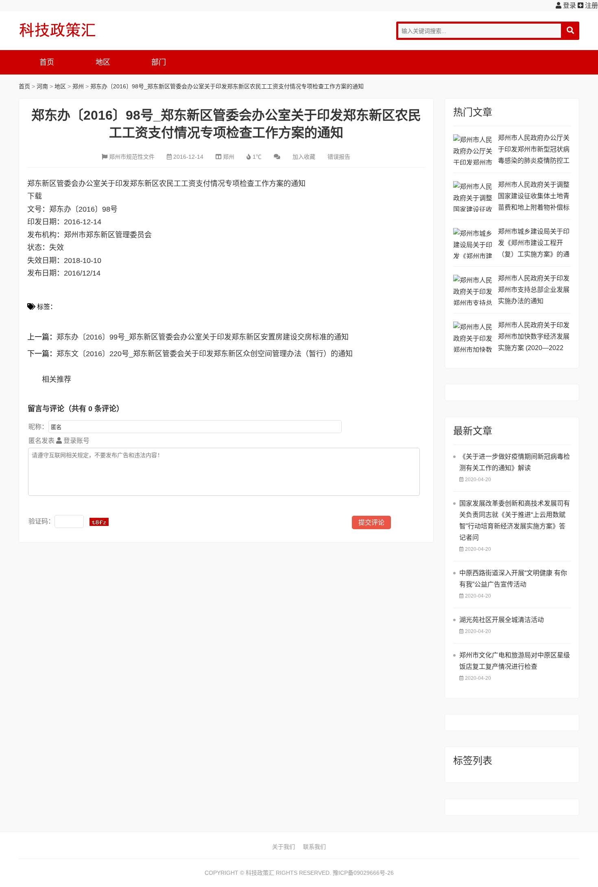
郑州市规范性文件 (132, 156)
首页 (46, 62)
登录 (568, 5)
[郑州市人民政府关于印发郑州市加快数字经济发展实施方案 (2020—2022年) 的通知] (473, 337)
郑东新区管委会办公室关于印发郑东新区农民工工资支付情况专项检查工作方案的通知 (166, 184)
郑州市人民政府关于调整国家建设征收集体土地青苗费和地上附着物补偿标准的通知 (534, 197)
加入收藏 (303, 156)
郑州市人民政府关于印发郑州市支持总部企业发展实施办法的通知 (534, 289)
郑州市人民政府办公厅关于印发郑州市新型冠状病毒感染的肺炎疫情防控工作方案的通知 (534, 150)
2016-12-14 (188, 156)
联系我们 (314, 846)
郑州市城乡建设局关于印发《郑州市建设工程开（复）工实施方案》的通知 (534, 244)
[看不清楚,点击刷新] (99, 522)
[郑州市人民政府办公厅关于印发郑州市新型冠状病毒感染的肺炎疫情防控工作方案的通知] (473, 149)
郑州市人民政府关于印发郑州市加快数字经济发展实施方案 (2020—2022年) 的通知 (534, 338)
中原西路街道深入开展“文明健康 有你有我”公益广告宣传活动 (513, 578)
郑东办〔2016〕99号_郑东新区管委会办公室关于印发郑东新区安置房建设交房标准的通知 (203, 337)
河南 (42, 86)
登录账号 (75, 440)
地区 (103, 62)
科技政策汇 (57, 30)
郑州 (78, 86)
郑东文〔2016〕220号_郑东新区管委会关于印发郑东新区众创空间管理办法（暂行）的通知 (205, 354)
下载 (34, 196)
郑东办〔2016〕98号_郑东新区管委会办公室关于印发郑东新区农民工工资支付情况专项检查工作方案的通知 (227, 86)
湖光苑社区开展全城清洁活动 (501, 619)
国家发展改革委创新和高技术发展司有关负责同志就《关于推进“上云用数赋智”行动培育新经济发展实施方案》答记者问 (514, 520)
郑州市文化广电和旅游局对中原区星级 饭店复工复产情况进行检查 (514, 661)
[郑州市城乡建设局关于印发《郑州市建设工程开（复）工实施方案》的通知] (473, 243)
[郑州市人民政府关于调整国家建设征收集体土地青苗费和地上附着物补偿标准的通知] (473, 196)
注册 (590, 5)
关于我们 (283, 846)
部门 (158, 62)
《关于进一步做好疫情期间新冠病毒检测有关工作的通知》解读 (514, 462)
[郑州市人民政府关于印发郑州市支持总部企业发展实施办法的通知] (473, 290)
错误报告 (338, 156)
